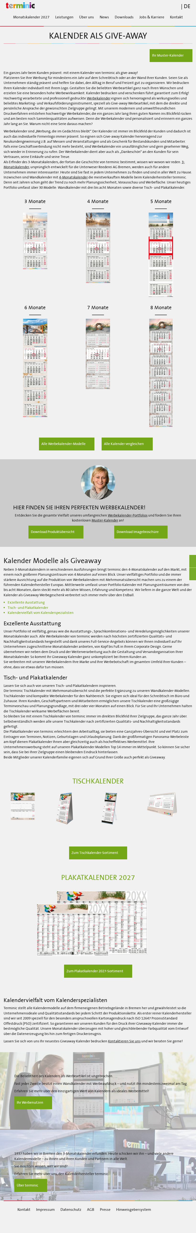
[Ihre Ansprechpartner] (98, 482)
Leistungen (64, 17)
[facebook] (28, 1223)
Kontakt (176, 17)
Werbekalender (98, 98)
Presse (105, 1209)
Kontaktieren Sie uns (124, 1041)
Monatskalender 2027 (31, 17)
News (104, 17)
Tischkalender (98, 781)
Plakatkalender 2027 (98, 877)
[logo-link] (98, 5)
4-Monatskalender (73, 177)
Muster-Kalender (105, 520)
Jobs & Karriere (151, 17)
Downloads (124, 17)
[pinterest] (108, 1223)
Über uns (86, 17)
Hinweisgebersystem (133, 1209)
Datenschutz (70, 1209)
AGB (90, 1209)
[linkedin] (54, 1223)
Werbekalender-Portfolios (127, 515)
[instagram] (81, 1223)
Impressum (45, 1209)
